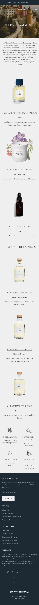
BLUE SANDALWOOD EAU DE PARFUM (19, 113)
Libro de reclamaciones (10, 543)
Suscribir (8, 498)
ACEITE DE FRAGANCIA (19, 226)
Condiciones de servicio (10, 537)
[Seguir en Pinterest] (13, 572)
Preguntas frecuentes (9, 520)
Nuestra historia (7, 534)
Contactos (5, 530)
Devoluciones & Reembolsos (11, 516)
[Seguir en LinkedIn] (22, 572)
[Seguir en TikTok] (18, 572)
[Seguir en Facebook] (3, 572)
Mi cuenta (5, 510)
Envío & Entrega (7, 513)
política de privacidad (9, 540)
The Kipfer (22, 598)
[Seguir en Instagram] (8, 572)
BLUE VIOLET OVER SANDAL (19, 170)
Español (22, 577)
